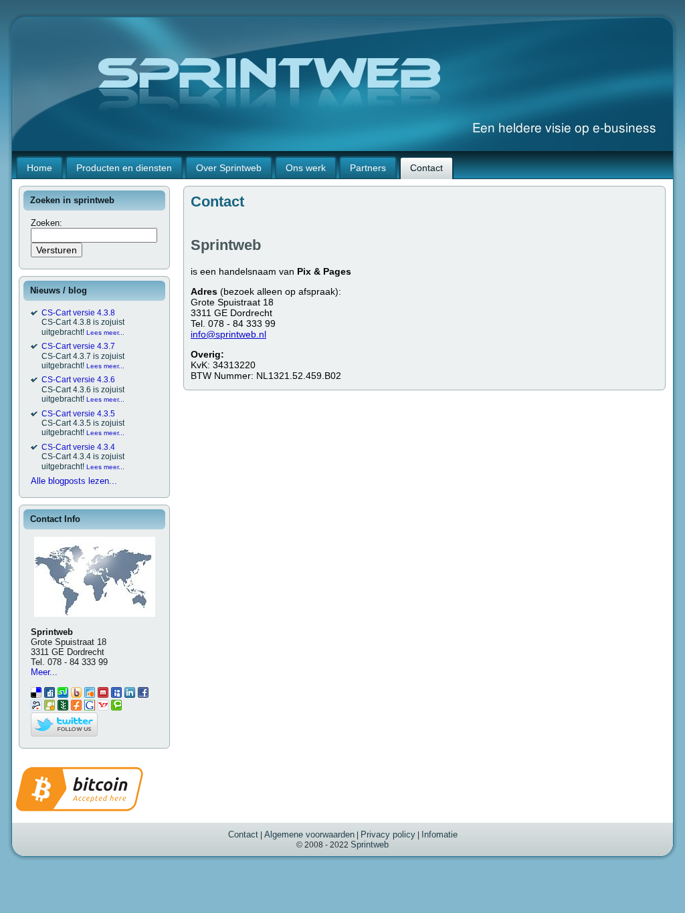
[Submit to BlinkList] (89, 695)
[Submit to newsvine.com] (63, 707)
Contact (243, 834)
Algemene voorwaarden (309, 834)
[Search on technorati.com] (116, 707)
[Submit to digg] (49, 695)
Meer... (44, 672)
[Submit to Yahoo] (103, 707)
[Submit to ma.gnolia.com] (49, 707)
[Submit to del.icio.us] (36, 695)
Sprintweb (370, 844)
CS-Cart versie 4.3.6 (78, 379)
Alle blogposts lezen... (74, 481)
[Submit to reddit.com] (36, 707)
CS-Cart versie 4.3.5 (78, 413)
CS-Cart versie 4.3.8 (78, 312)
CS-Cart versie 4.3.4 (78, 447)
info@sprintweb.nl (228, 334)
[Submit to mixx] (103, 695)
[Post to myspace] (116, 695)
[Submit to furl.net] (76, 707)
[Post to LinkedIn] (129, 695)
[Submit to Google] (89, 707)
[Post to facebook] (143, 695)
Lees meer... (105, 332)
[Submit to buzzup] (76, 695)
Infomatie (439, 834)
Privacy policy (388, 834)
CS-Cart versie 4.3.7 (78, 346)
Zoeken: (48, 223)
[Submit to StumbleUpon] (63, 695)
